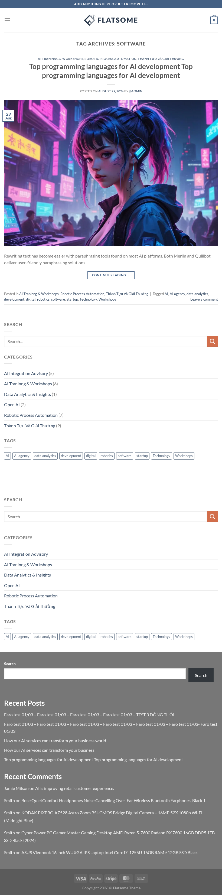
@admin (135, 91)
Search (10, 663)
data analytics (197, 294)
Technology (88, 299)
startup (72, 299)
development (14, 299)
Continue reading (111, 275)
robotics (43, 299)
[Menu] (7, 20)
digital (30, 299)
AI (166, 294)
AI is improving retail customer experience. (74, 788)
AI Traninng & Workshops (60, 58)
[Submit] (212, 341)
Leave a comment (204, 299)
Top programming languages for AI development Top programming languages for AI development (93, 759)
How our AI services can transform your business (49, 750)
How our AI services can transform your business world (55, 740)
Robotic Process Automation (110, 58)
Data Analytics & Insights (27, 394)
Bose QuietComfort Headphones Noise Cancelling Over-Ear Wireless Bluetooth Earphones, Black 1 (113, 800)
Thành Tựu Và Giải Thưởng (161, 58)
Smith (9, 800)
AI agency (177, 294)
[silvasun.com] (111, 20)
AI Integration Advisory (26, 373)
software (58, 299)
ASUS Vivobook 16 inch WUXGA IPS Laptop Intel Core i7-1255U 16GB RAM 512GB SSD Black (109, 852)
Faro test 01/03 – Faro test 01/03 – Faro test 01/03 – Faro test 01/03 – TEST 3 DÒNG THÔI (89, 714)
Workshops (107, 299)
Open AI (12, 404)
